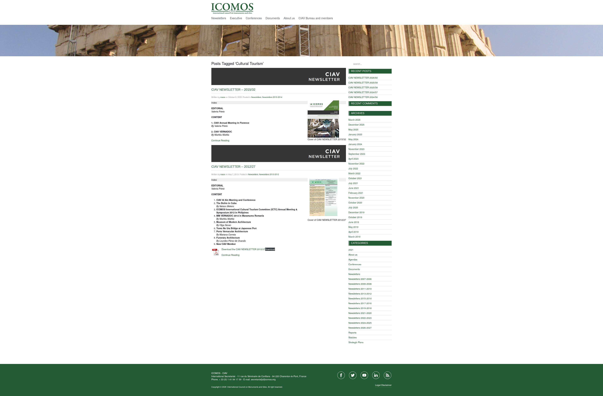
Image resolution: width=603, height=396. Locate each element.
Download (270, 249)
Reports (352, 332)
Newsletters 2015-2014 (272, 97)
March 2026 (354, 119)
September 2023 (356, 153)
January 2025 (355, 134)
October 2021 (355, 178)
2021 (350, 249)
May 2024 (353, 139)
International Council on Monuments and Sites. (247, 386)
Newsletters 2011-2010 (360, 288)
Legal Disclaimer (383, 385)
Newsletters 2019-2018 (360, 308)
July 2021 (353, 183)
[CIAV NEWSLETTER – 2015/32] (278, 76)
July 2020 (353, 207)
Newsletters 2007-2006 (360, 278)
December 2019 (356, 212)
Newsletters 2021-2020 (360, 313)
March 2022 (354, 173)
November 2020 (356, 197)
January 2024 (355, 144)
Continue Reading (220, 140)
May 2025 (353, 129)
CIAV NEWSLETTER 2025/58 (363, 87)
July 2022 (353, 168)
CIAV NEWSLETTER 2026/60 (363, 77)
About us (289, 18)
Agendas (352, 259)
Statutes (352, 337)
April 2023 (353, 158)
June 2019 (353, 222)
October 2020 (355, 202)
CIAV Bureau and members (316, 18)
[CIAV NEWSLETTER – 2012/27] (278, 153)
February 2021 (355, 192)
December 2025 (356, 124)
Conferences (254, 18)
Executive (236, 18)
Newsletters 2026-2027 (360, 327)
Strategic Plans (355, 342)
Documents (273, 18)
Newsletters (218, 18)
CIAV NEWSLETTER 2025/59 (363, 82)
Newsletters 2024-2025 (360, 322)
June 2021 (353, 188)
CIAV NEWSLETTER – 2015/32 (233, 89)
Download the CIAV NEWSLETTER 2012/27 (243, 249)
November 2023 (356, 149)
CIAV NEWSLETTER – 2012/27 (233, 166)
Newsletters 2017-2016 (360, 303)
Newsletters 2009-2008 (360, 283)
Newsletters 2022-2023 (360, 317)
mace (222, 97)
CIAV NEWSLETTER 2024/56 (363, 97)
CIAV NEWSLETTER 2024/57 (363, 92)
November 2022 (356, 163)
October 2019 (355, 217)
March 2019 (354, 236)
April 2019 (353, 231)
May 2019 (353, 226)
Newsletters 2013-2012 (269, 174)
